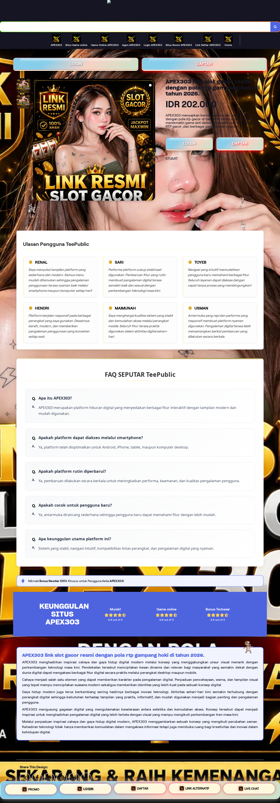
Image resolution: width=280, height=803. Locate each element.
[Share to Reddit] (74, 777)
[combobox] (135, 27)
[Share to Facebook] (37, 777)
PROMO (33, 789)
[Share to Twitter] (25, 777)
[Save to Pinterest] (61, 777)
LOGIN (75, 64)
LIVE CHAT (252, 788)
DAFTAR (204, 64)
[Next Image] (151, 140)
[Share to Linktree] (49, 777)
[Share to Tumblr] (86, 777)
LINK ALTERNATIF (197, 788)
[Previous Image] (36, 140)
